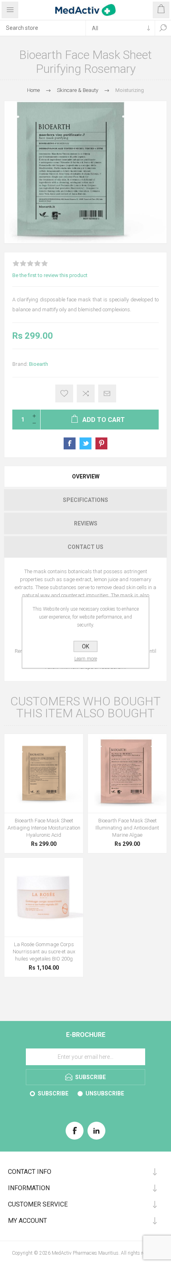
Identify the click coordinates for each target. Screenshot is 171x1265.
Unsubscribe (105, 1093)
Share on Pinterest (101, 443)
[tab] (85, 476)
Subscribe (53, 1093)
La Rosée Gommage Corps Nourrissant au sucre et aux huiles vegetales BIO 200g (44, 951)
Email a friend (107, 393)
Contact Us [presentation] (85, 547)
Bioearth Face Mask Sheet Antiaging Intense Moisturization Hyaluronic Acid (44, 828)
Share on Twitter (85, 443)
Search (163, 28)
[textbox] (43, 28)
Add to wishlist (64, 393)
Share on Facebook (70, 443)
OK (85, 646)
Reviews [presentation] (85, 523)
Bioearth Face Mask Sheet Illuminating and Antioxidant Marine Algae (127, 828)
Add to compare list (86, 393)
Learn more (85, 659)
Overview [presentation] (85, 476)
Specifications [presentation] (85, 500)
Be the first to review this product (49, 275)
